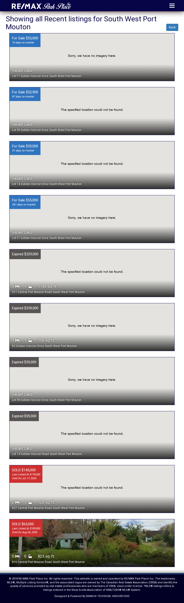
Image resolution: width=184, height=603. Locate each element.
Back (172, 27)
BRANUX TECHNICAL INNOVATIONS (108, 596)
